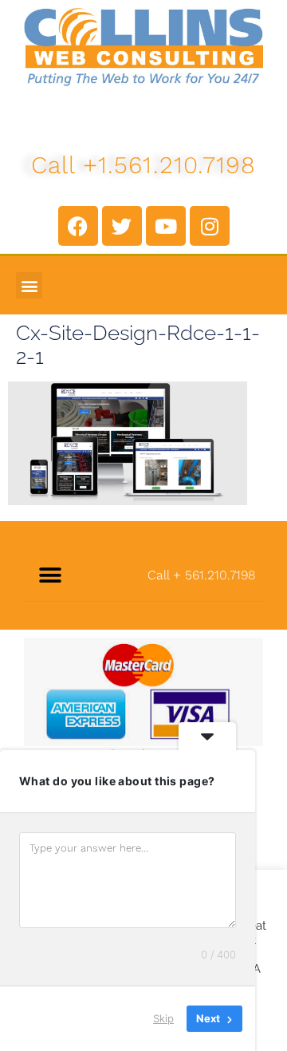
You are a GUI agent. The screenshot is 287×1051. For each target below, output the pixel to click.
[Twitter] (122, 226)
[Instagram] (210, 226)
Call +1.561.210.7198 (144, 165)
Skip (163, 1018)
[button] (29, 285)
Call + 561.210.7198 (201, 575)
